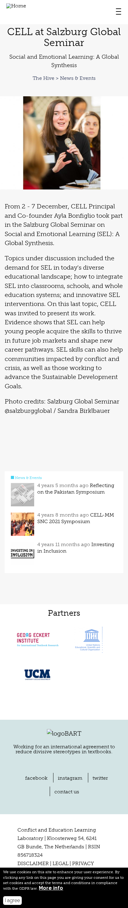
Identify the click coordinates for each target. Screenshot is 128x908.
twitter (100, 778)
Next (120, 143)
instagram (70, 778)
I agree (12, 900)
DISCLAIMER (33, 863)
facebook (36, 778)
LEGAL (60, 863)
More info (51, 888)
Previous (8, 143)
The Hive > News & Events (64, 78)
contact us (66, 792)
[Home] (16, 11)
